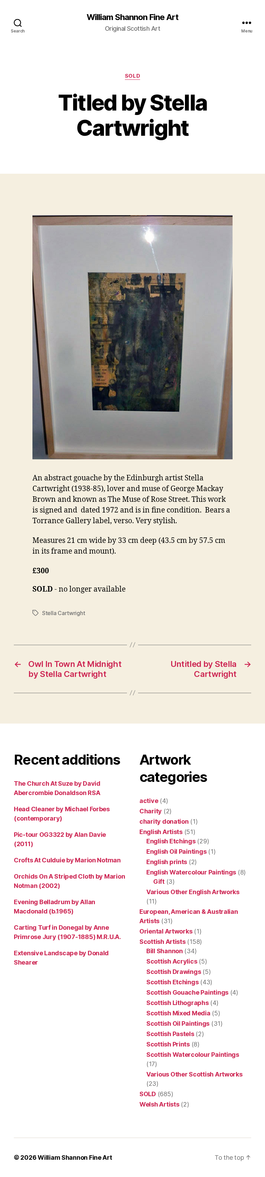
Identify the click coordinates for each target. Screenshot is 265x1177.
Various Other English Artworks (192, 892)
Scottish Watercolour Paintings (192, 1054)
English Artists (161, 831)
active (148, 800)
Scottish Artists (162, 941)
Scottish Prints (168, 1044)
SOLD (132, 76)
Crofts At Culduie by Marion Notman (67, 860)
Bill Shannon (164, 951)
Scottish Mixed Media (178, 1013)
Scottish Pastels (170, 1033)
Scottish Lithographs (177, 1002)
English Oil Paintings (176, 851)
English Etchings (171, 841)
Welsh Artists (159, 1104)
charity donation (164, 821)
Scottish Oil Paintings (177, 1023)
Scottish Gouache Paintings (187, 992)
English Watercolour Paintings (191, 872)
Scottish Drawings (173, 971)
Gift (159, 881)
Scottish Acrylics (171, 961)
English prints (166, 861)
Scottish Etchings (172, 982)
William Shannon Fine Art (132, 17)
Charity (150, 811)
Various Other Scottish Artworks (194, 1074)
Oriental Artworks (165, 931)
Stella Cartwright (63, 613)
